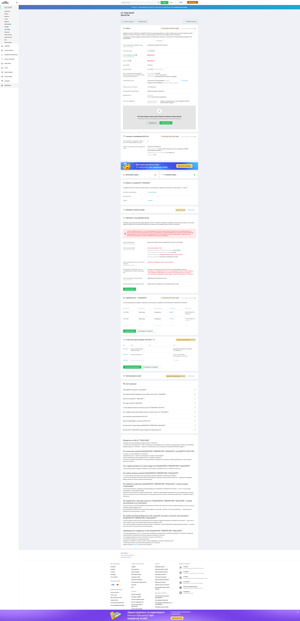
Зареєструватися (177, 618)
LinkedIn (113, 569)
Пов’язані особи (8, 37)
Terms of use (114, 595)
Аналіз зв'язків (7, 34)
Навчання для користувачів (138, 582)
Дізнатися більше (184, 166)
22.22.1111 (125, 354)
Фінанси (6, 13)
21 (161, 150)
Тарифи (133, 566)
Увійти (180, 2)
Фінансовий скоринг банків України (162, 588)
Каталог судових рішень (137, 599)
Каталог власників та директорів (137, 605)
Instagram (113, 574)
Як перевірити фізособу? (161, 600)
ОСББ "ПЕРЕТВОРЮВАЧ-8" (127, 555)
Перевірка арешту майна (162, 607)
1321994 (172, 318)
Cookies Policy (114, 600)
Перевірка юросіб (160, 566)
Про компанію (135, 569)
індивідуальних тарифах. (180, 7)
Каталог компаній (136, 594)
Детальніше (185, 80)
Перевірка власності (160, 574)
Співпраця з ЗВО (135, 577)
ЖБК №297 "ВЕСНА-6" (126, 557)
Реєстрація (193, 2)
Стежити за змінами (128, 21)
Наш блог (133, 584)
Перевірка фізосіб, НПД (161, 569)
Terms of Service (115, 592)
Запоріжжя (136, 544)
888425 (171, 312)
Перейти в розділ (129, 289)
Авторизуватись (152, 122)
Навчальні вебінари (136, 579)
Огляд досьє (7, 11)
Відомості (6, 21)
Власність (6, 16)
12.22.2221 (125, 348)
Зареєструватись (165, 122)
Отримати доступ (181, 210)
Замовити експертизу (191, 21)
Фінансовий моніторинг (161, 572)
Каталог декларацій (136, 608)
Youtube (113, 572)
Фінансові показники (160, 577)
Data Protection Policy (116, 597)
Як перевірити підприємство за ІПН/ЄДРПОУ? (163, 603)
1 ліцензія (150, 200)
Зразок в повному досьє (133, 367)
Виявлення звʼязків (160, 582)
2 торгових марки (152, 192)
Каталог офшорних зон (137, 602)
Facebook (113, 566)
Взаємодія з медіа (136, 574)
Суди (6, 26)
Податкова (7, 32)
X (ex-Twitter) (114, 577)
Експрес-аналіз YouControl (162, 584)
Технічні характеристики (117, 602)
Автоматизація (8, 42)
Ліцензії (6, 29)
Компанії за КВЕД (136, 597)
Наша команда (135, 572)
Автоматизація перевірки (162, 579)
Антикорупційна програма (117, 605)
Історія (6, 19)
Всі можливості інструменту (145, 331)
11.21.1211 (125, 360)
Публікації (7, 24)
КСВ (132, 587)
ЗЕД (5, 39)
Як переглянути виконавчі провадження (162, 596)
